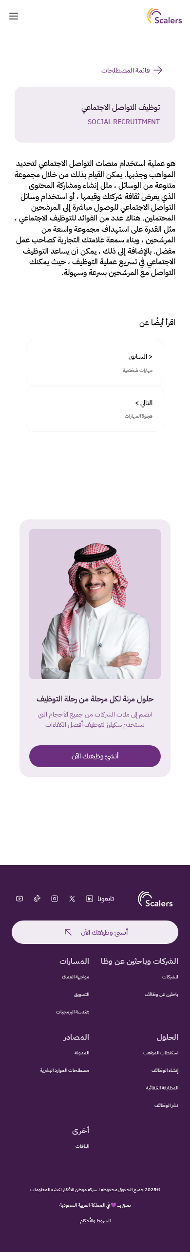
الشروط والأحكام (95, 1220)
